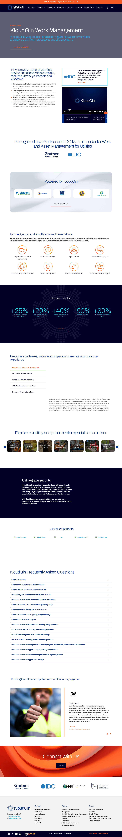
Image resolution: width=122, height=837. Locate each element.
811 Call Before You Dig (30, 446)
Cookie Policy (67, 833)
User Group (38, 818)
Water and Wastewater (96, 809)
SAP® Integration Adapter (70, 823)
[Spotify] (20, 834)
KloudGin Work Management (71, 816)
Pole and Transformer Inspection (108, 446)
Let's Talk (61, 766)
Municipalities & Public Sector (98, 816)
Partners (37, 816)
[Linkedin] (8, 834)
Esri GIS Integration (68, 825)
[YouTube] (16, 834)
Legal (50, 833)
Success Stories (39, 814)
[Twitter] (12, 834)
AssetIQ (64, 818)
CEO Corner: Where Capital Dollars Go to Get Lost (61, 2)
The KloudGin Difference (42, 809)
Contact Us (37, 823)
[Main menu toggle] (112, 7)
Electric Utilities (94, 814)
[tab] (28, 367)
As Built (14, 446)
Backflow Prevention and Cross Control (76, 446)
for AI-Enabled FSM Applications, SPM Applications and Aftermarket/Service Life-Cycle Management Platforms (91, 75)
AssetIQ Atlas (66, 821)
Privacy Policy (58, 833)
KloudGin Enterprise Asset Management (74, 814)
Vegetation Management (45, 446)
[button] (34, 7)
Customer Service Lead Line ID (92, 446)
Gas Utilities (92, 812)
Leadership (38, 812)
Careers (37, 821)
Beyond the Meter (61, 446)
